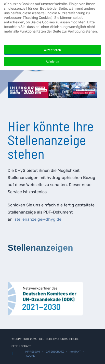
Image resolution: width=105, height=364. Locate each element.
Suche (30, 355)
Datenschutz (55, 351)
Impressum (32, 351)
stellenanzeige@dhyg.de (38, 219)
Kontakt (75, 351)
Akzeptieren (52, 50)
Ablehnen (52, 61)
